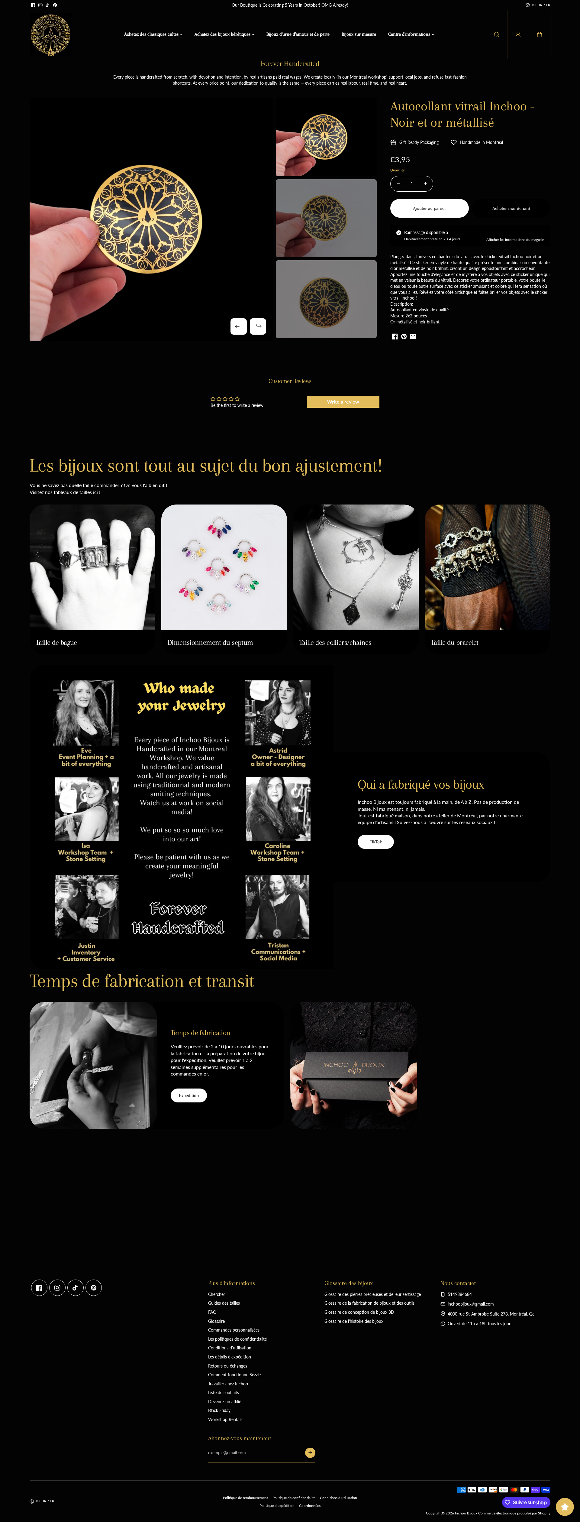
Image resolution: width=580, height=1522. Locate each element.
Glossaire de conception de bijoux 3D (359, 1312)
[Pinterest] (55, 5)
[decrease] (398, 183)
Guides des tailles (224, 1303)
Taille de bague (56, 642)
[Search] (497, 34)
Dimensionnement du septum (210, 642)
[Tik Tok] (47, 5)
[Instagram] (40, 5)
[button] (539, 34)
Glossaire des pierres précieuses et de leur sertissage (372, 1294)
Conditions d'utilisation (229, 1347)
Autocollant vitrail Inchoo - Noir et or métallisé (462, 114)
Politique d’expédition (277, 1505)
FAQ (212, 1312)
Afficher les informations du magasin (515, 239)
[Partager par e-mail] (412, 336)
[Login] (518, 34)
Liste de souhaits (223, 1392)
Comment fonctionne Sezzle (234, 1374)
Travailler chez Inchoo (228, 1383)
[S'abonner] (310, 1453)
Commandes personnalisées (233, 1329)
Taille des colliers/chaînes (335, 642)
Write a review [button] (343, 401)
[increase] (425, 183)
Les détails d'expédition (229, 1356)
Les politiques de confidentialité (237, 1339)
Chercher (216, 1294)
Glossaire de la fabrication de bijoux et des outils (369, 1303)
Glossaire (216, 1321)
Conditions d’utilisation (338, 1497)
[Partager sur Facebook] (394, 336)
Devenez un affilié (224, 1401)
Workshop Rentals (225, 1419)
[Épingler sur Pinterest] (403, 336)
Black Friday (219, 1410)
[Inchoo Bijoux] (51, 34)
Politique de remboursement (245, 1497)
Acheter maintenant (511, 208)
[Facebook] (33, 5)
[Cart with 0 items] (539, 34)
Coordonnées (310, 1505)
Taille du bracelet (454, 642)
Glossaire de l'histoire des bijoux (353, 1321)
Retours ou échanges (227, 1365)
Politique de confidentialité (293, 1497)
